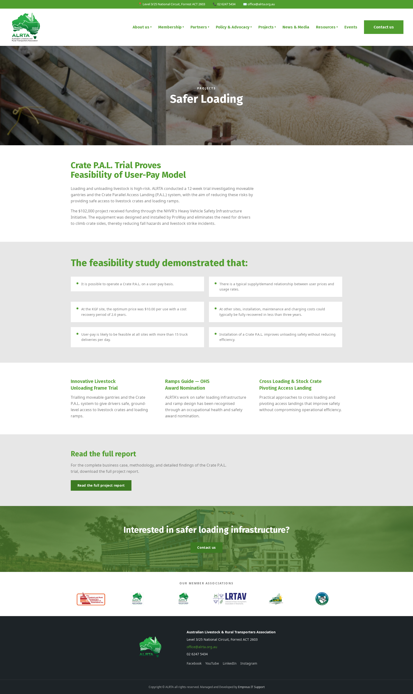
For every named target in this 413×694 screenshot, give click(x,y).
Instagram (248, 663)
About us (142, 27)
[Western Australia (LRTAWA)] (275, 598)
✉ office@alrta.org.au (259, 4)
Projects (267, 27)
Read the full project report (101, 485)
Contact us (384, 27)
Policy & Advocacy (234, 27)
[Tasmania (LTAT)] (322, 598)
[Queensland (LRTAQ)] (91, 598)
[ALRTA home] (26, 27)
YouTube (212, 663)
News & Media (296, 27)
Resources (327, 27)
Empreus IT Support (251, 687)
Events (350, 27)
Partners (199, 27)
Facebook (194, 663)
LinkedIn (230, 663)
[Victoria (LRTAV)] (229, 598)
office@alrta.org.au (202, 647)
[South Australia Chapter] (137, 598)
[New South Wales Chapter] (183, 598)
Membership (171, 27)
